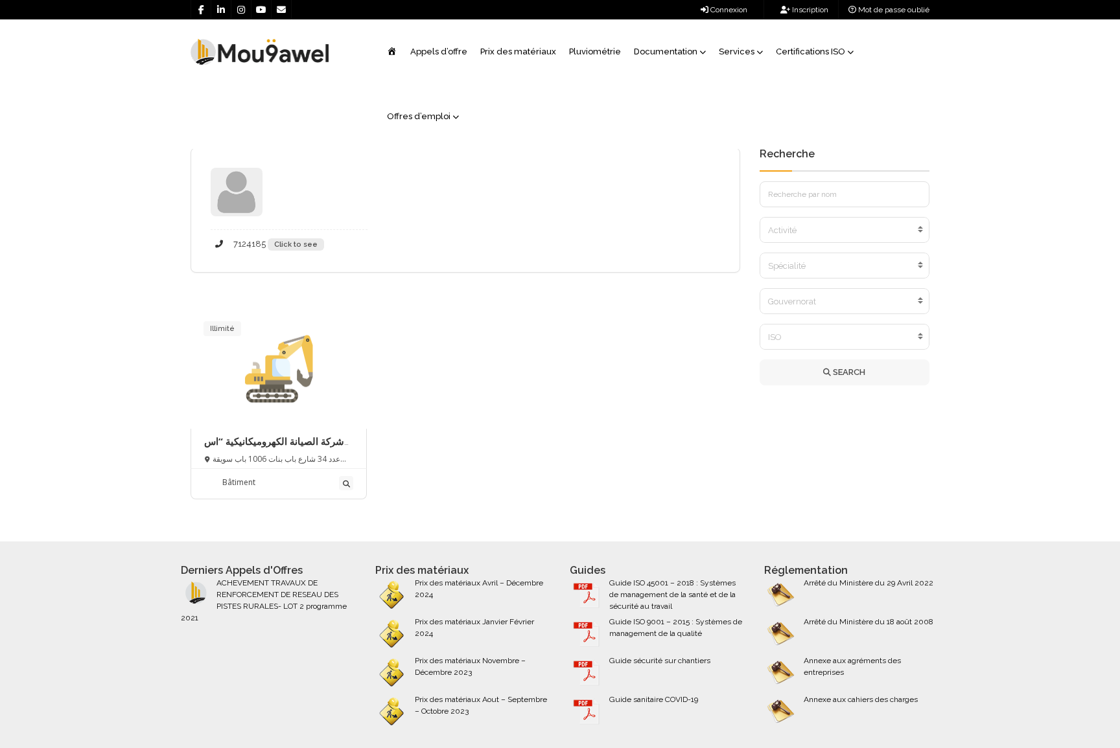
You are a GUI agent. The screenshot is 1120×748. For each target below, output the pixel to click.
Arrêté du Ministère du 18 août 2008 (868, 621)
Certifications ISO (810, 51)
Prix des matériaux (518, 51)
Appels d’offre (438, 51)
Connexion (727, 9)
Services (736, 51)
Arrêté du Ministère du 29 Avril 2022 (868, 582)
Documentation (665, 51)
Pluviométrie (595, 51)
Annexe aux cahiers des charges (861, 699)
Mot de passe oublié (892, 9)
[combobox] (845, 230)
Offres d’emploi (418, 116)
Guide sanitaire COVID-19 (653, 699)
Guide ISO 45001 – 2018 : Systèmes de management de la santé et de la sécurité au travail (672, 594)
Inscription (809, 9)
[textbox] (844, 231)
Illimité (222, 328)
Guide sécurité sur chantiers (659, 660)
